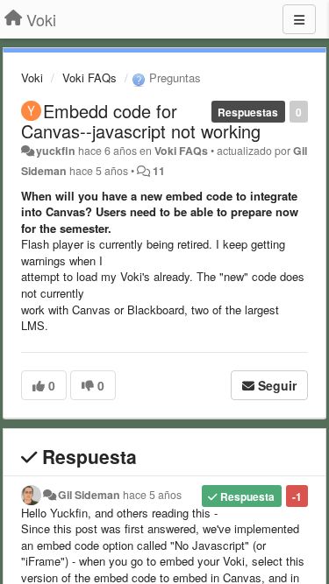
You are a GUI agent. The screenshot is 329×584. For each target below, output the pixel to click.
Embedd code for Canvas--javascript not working (141, 121)
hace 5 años (152, 495)
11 (159, 171)
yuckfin (55, 150)
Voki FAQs (89, 77)
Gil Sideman (89, 495)
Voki (32, 77)
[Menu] (299, 19)
